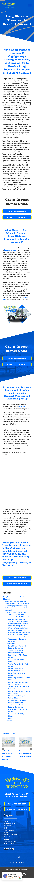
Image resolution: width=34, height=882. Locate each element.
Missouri (22, 407)
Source (4, 459)
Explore (9, 718)
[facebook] (15, 857)
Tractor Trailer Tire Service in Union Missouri (25, 753)
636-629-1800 (9, 553)
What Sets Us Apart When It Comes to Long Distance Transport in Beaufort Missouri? (18, 615)
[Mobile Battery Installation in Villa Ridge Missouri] (8, 742)
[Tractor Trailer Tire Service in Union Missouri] (25, 742)
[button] (3, 749)
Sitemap (12, 862)
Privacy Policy (20, 862)
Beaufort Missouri (10, 250)
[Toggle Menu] (29, 5)
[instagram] (19, 857)
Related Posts (11, 644)
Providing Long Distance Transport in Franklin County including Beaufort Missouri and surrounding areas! (18, 622)
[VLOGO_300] (17, 778)
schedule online (11, 550)
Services (10, 721)
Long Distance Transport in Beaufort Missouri (16, 598)
